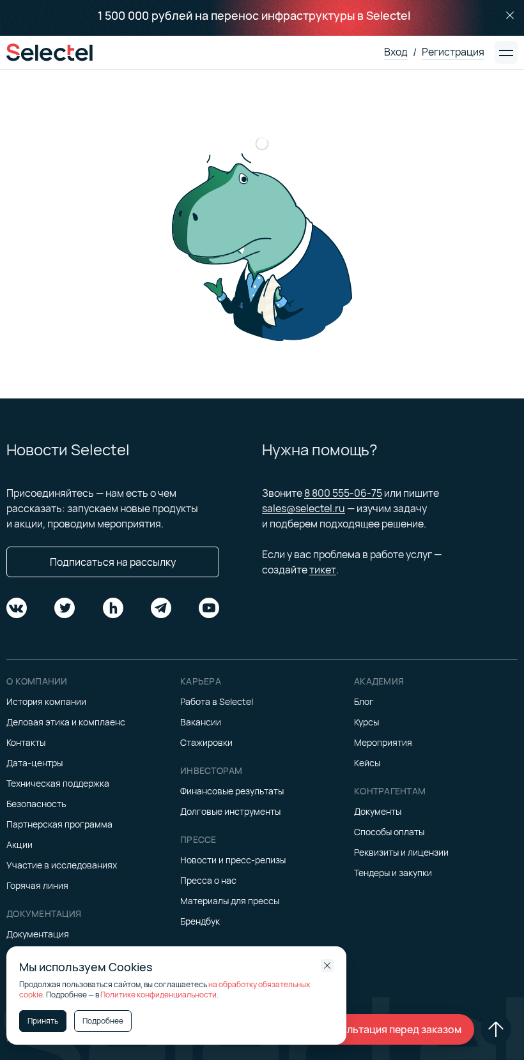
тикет (322, 570)
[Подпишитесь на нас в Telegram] (161, 608)
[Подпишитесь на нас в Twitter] (64, 608)
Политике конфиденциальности (158, 994)
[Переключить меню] (506, 52)
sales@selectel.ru (303, 508)
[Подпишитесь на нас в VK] (16, 608)
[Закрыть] (510, 15)
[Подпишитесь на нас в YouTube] (209, 608)
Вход (396, 52)
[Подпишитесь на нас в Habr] (113, 608)
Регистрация (453, 52)
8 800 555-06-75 (343, 493)
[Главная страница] (49, 52)
